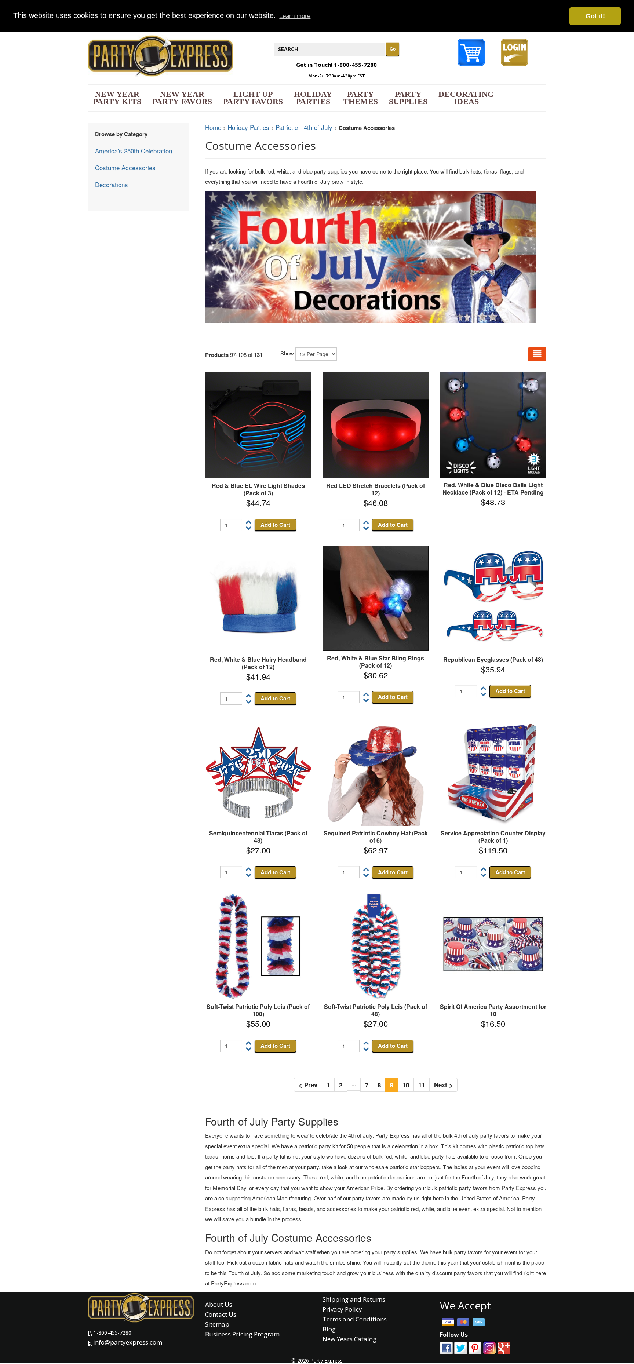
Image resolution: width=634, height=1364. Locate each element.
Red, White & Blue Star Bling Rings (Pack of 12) (375, 662)
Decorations (111, 184)
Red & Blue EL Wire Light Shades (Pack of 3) (258, 489)
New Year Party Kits (117, 98)
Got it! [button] (595, 16)
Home (213, 127)
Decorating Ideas (466, 98)
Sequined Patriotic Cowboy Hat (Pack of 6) (376, 837)
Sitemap (217, 1324)
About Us (218, 1304)
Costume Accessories (125, 167)
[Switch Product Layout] (537, 354)
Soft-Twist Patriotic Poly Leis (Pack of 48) (375, 1010)
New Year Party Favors (182, 98)
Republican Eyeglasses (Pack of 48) (493, 659)
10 (405, 1084)
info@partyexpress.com (127, 1342)
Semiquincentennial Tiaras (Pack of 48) (258, 837)
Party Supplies (408, 98)
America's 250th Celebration (133, 150)
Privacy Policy (342, 1309)
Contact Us (220, 1314)
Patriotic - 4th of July (304, 127)
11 (421, 1084)
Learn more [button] (294, 15)
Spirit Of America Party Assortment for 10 (493, 1010)
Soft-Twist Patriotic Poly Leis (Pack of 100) (258, 1010)
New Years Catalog (349, 1339)
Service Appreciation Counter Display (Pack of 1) (493, 837)
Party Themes (360, 98)
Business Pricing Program (242, 1334)
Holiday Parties (313, 98)
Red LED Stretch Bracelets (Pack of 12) (375, 489)
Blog (329, 1329)
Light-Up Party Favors (253, 98)
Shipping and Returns (354, 1299)
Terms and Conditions (355, 1319)
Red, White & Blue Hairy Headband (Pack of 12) (258, 663)
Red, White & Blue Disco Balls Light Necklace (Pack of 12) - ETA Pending (493, 488)
